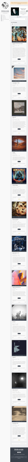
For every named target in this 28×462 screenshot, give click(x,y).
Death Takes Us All (15, 252)
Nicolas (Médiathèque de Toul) (16, 95)
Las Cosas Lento (15, 423)
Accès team (17, 454)
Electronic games (15, 219)
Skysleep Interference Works (17, 43)
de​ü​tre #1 (14, 117)
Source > (19, 93)
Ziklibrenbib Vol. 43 (23, 9)
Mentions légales (22, 454)
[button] (23, 11)
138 (22, 443)
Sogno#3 (14, 357)
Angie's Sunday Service (16, 287)
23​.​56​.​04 (13, 321)
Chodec (13, 152)
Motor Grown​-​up (15, 389)
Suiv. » (24, 443)
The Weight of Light (15, 82)
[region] (19, 11)
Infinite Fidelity (15, 185)
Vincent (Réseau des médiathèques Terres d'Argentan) (18, 163)
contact (15, 454)
